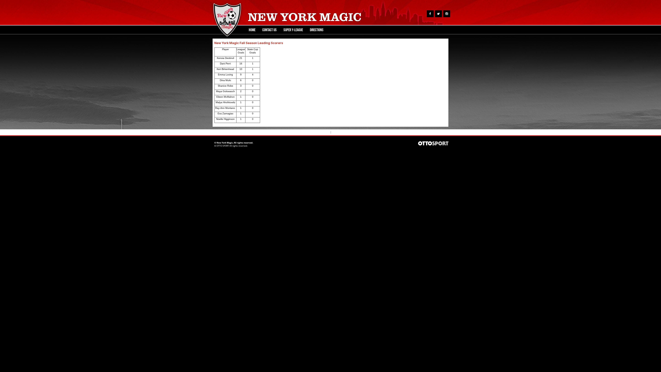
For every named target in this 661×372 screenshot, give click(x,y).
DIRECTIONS (316, 30)
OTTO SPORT (223, 145)
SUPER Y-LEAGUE (293, 30)
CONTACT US (269, 30)
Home (252, 30)
